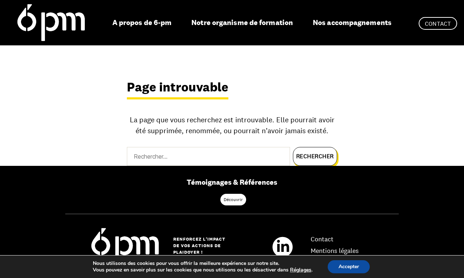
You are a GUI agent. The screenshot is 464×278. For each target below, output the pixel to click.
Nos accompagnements (352, 22)
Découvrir (233, 199)
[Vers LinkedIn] (286, 246)
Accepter (349, 266)
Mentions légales (335, 251)
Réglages (300, 270)
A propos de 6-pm (142, 22)
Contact (438, 23)
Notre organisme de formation (242, 22)
